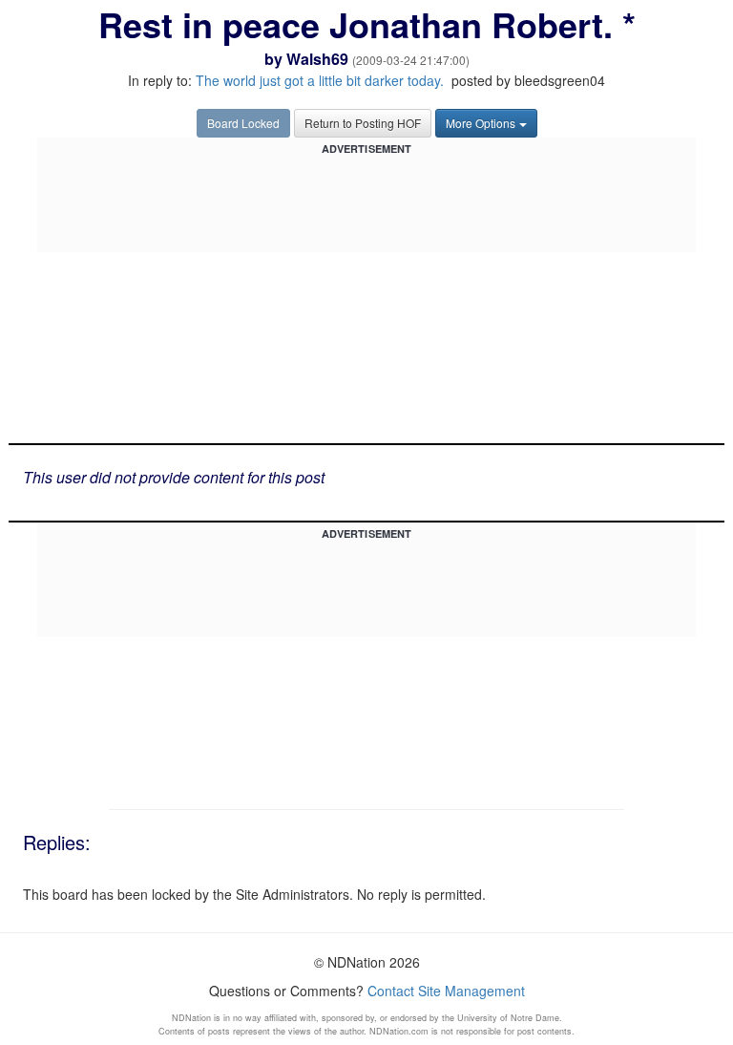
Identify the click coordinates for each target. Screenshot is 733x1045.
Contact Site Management (446, 990)
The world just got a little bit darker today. (320, 80)
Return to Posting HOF (362, 123)
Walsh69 (317, 59)
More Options (480, 123)
